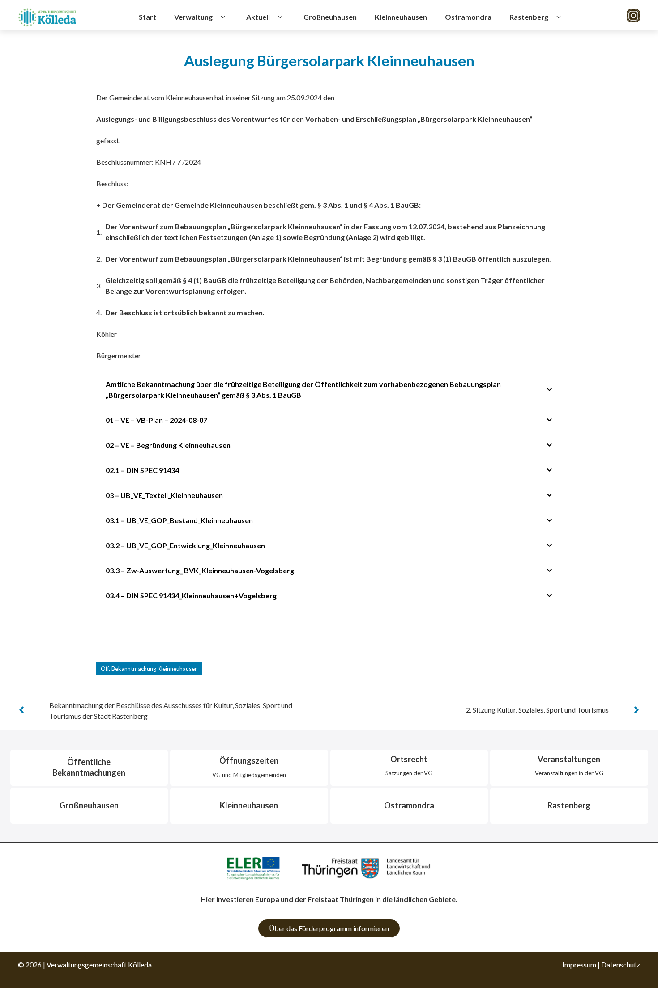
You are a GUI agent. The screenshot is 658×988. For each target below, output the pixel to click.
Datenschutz (620, 964)
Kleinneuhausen (401, 17)
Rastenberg (528, 17)
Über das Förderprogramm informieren (329, 928)
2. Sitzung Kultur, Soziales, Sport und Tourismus (537, 709)
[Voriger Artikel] (21, 710)
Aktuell (258, 17)
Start (147, 17)
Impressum (579, 964)
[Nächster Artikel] (636, 710)
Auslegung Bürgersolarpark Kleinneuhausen (329, 60)
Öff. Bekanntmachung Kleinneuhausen (149, 668)
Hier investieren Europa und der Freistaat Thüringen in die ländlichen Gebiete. (329, 899)
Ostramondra (468, 17)
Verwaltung (193, 17)
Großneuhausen (330, 17)
